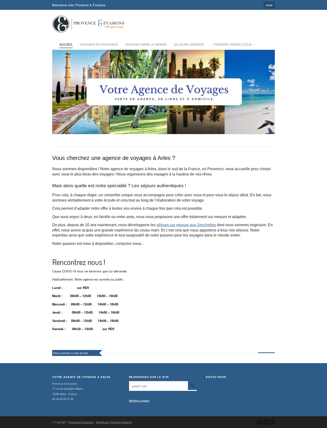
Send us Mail (259, 422)
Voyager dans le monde (146, 44)
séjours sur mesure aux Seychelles (186, 225)
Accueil (66, 44)
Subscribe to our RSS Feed (272, 422)
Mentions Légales (139, 400)
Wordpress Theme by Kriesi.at (113, 422)
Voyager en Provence (99, 44)
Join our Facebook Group (266, 422)
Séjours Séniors (189, 44)
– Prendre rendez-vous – (232, 44)
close (269, 5)
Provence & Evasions (81, 422)
